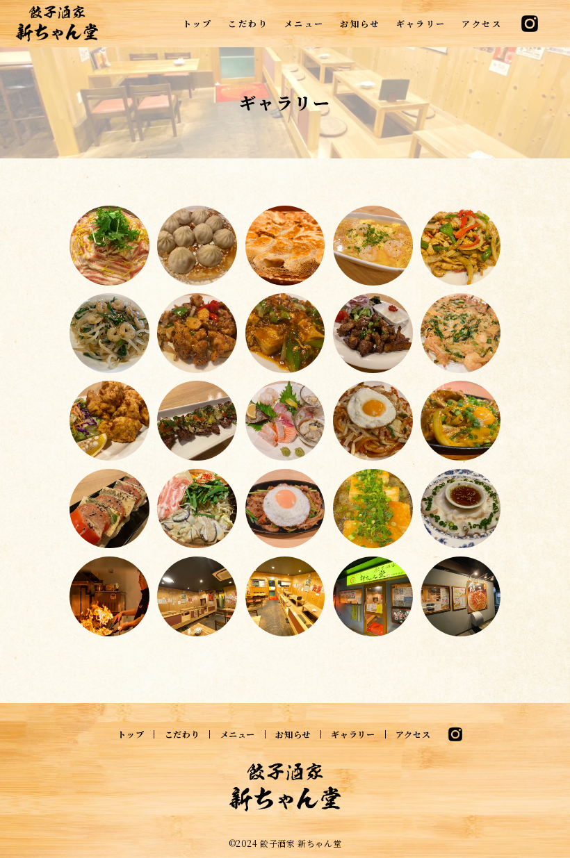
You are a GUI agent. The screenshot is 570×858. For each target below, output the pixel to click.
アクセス (482, 23)
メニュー (304, 23)
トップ (198, 23)
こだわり (248, 23)
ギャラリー (421, 23)
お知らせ (360, 23)
